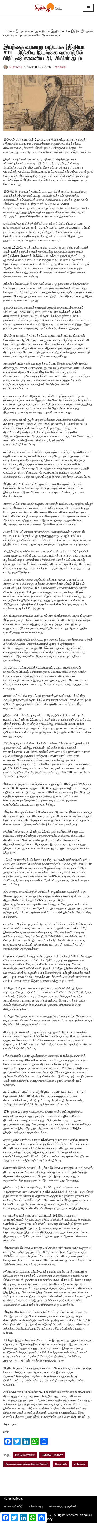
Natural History (52, 1455)
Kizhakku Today (25, 1455)
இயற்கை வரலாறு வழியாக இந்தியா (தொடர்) (27, 1464)
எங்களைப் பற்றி (13, 1506)
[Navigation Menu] (88, 8)
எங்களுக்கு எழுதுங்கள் (63, 1506)
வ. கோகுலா (15, 66)
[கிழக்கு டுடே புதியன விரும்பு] (48, 7)
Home (7, 31)
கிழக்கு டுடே (61, 1464)
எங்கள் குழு (36, 1506)
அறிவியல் (60, 66)
